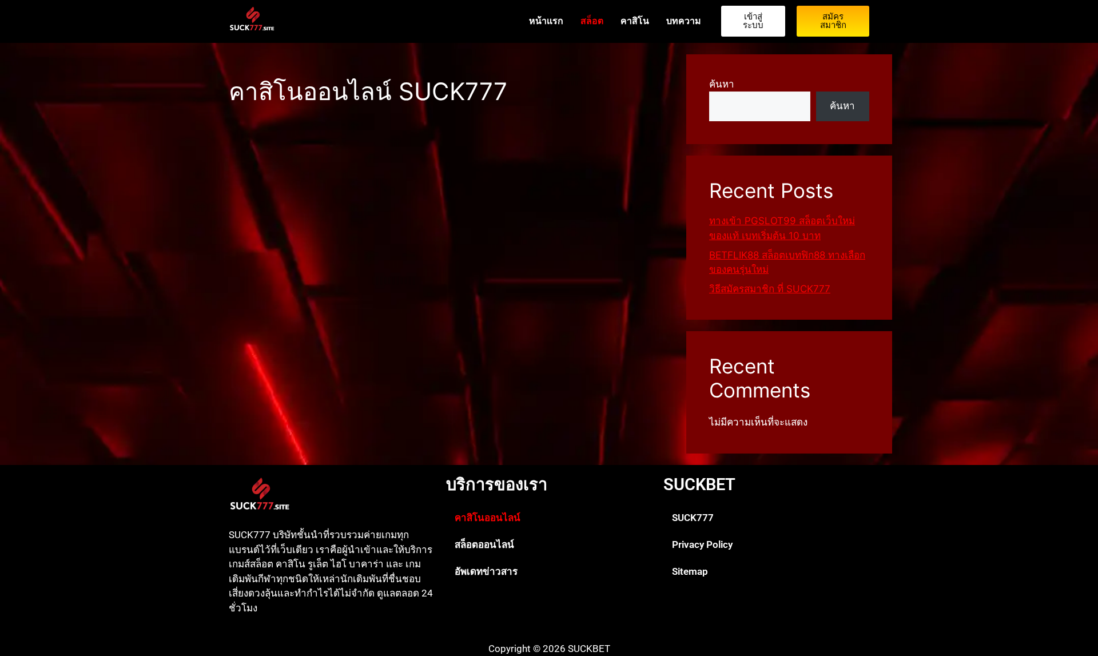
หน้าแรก (546, 20)
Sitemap (690, 571)
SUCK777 (693, 517)
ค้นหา (721, 84)
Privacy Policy (702, 544)
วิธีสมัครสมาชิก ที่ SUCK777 (769, 289)
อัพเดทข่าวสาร (486, 571)
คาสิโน (634, 20)
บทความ (683, 20)
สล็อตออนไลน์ (484, 544)
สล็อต (591, 20)
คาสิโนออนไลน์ (487, 517)
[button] (549, 517)
